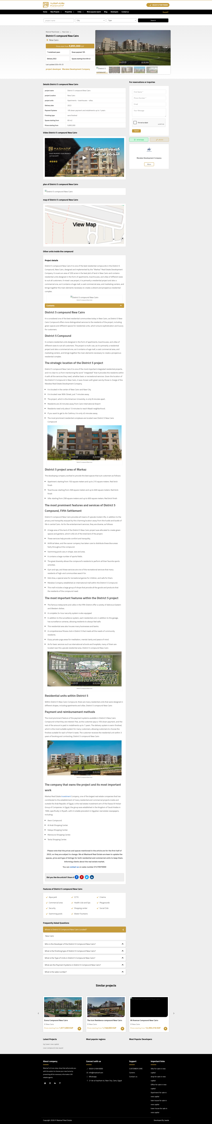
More (149, 164)
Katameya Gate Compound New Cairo (103, 1020)
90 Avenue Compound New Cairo (58, 1020)
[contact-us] (208, 1120)
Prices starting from (59, 1028)
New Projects (54, 11)
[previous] (38, 1013)
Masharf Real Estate (64, 1120)
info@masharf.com (96, 1072)
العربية (165, 12)
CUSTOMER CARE (136, 1068)
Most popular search (94, 11)
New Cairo (53, 40)
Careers (132, 1072)
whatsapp (140, 139)
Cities (79, 11)
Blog (105, 11)
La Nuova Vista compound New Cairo (145, 1020)
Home (45, 11)
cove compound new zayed (53, 1048)
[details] (79, 1028)
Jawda (166, 1120)
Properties (68, 11)
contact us (74, 867)
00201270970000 (160, 5)
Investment (66, 796)
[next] (173, 1013)
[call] (208, 1110)
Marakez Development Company (76, 69)
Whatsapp (93, 1076)
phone (161, 139)
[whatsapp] (208, 1115)
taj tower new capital (51, 1044)
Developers (114, 11)
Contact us (125, 11)
